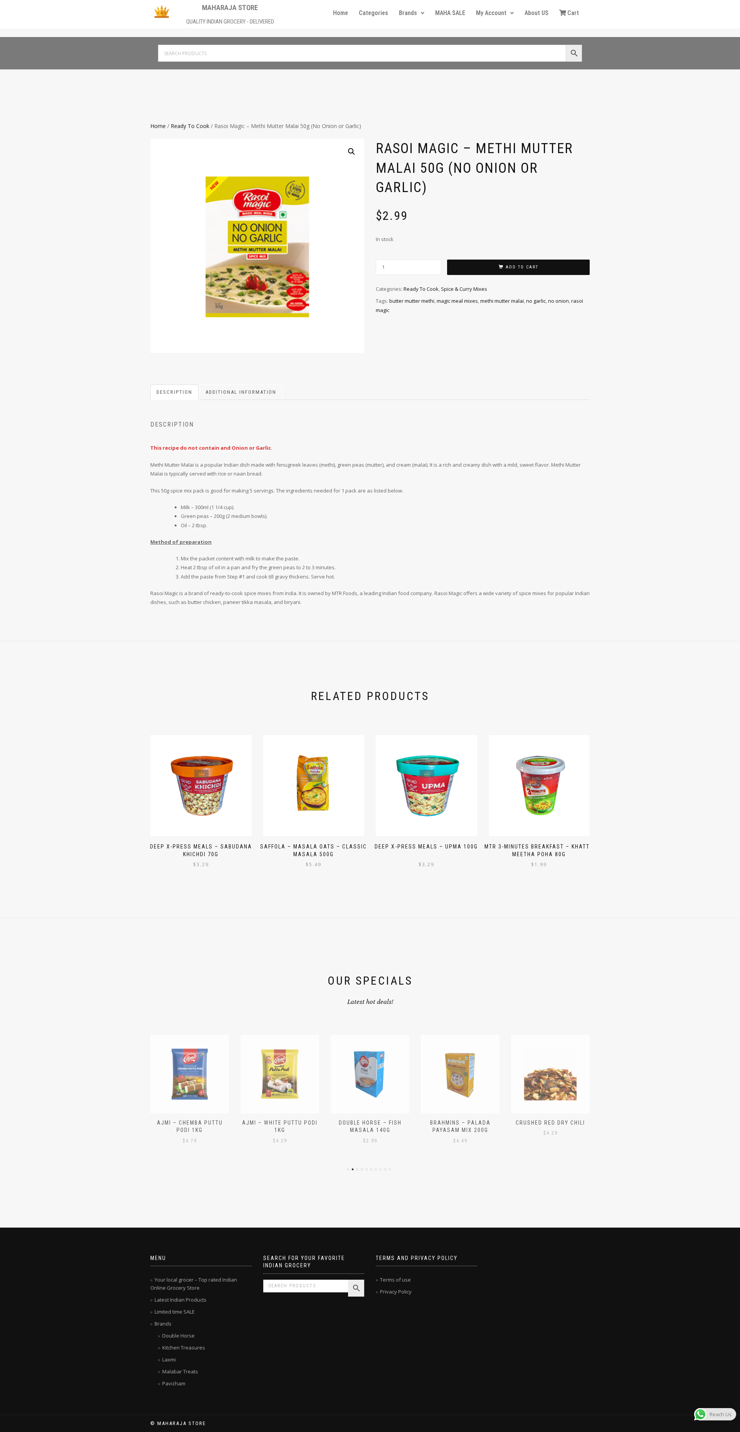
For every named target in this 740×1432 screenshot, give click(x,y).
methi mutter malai (502, 300)
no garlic (536, 300)
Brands (408, 13)
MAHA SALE (450, 13)
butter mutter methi (411, 300)
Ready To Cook (190, 126)
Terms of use (395, 1279)
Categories (373, 13)
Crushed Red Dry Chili (550, 1123)
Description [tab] (174, 392)
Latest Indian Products (181, 1299)
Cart (573, 13)
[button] (412, 13)
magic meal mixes (457, 300)
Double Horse (178, 1335)
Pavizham (173, 1383)
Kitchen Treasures (183, 1347)
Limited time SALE (175, 1311)
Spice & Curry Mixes (464, 288)
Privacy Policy (396, 1291)
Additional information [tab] (240, 392)
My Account (491, 13)
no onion (558, 300)
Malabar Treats (180, 1371)
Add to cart (522, 267)
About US (536, 13)
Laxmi (169, 1359)
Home (340, 13)
